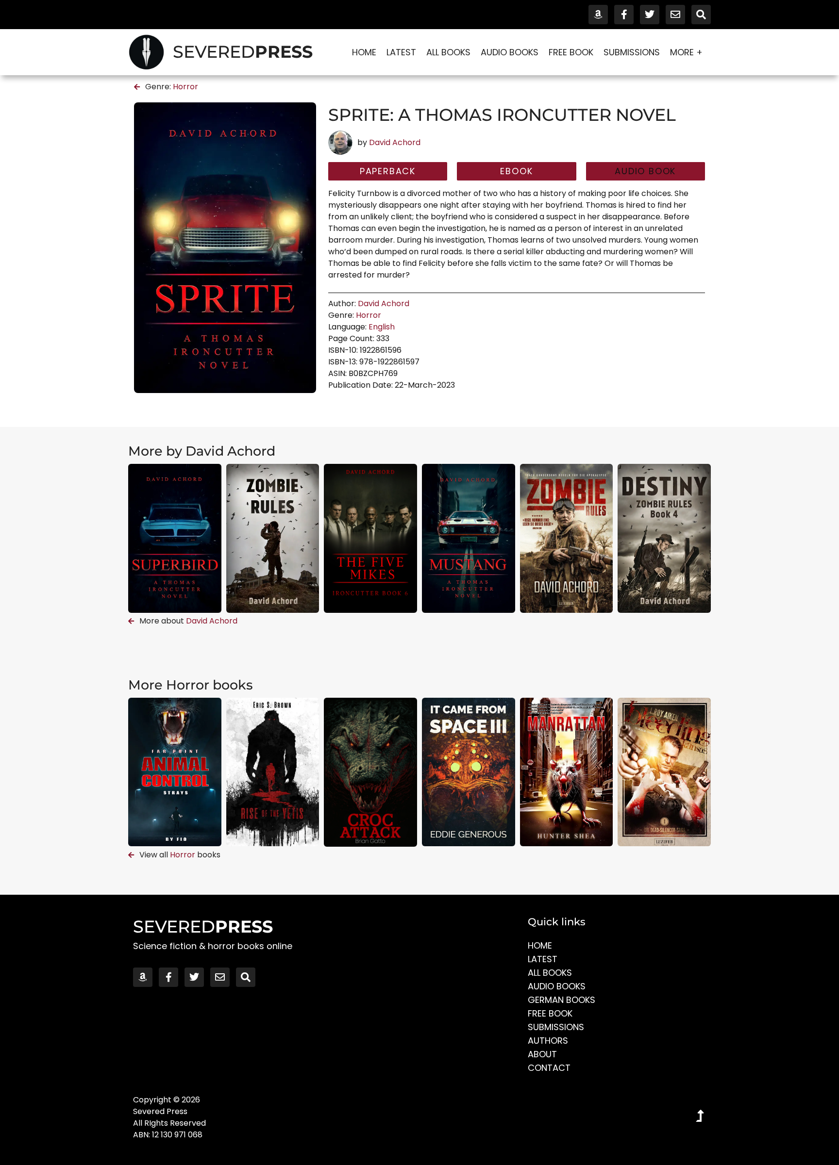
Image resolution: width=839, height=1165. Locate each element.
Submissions (632, 52)
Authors (548, 1040)
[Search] (701, 14)
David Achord (394, 142)
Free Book (571, 52)
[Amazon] (598, 14)
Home (364, 52)
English (382, 326)
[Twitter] (649, 14)
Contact (549, 1068)
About (542, 1054)
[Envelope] (675, 14)
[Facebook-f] (624, 14)
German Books (561, 1000)
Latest (401, 52)
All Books (448, 52)
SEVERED (243, 51)
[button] (645, 171)
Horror (185, 86)
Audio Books (509, 52)
